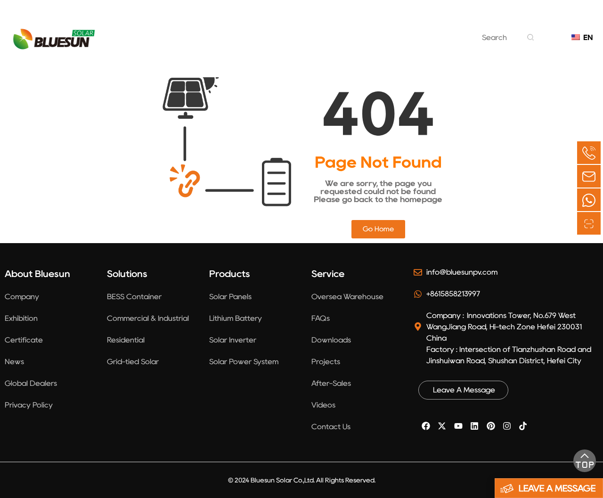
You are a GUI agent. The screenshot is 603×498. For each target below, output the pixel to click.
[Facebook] (425, 425)
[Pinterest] (490, 425)
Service (419, 32)
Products (306, 32)
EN (585, 37)
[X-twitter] (441, 425)
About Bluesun (174, 32)
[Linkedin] (474, 425)
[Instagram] (506, 425)
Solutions (246, 32)
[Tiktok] (522, 425)
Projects (364, 32)
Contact (289, 56)
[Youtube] (458, 425)
